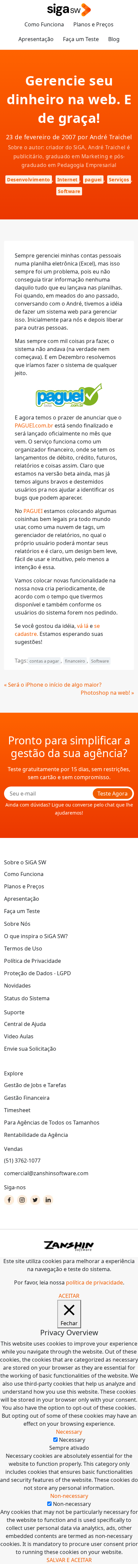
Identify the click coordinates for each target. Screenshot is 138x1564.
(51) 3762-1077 (22, 1160)
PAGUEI (33, 511)
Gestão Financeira (27, 1097)
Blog (114, 39)
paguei (93, 179)
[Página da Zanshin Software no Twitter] (35, 1200)
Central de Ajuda (25, 1024)
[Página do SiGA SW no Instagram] (22, 1200)
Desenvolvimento (28, 179)
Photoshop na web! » (107, 692)
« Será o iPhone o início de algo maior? (52, 684)
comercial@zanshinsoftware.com (46, 1173)
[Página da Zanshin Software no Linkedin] (48, 1200)
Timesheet (17, 1110)
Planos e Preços (93, 24)
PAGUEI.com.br (34, 425)
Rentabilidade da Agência (36, 1135)
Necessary (72, 1439)
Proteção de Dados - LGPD (37, 973)
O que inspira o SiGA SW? (36, 936)
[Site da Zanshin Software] (69, 1246)
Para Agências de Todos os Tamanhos (51, 1122)
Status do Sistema (27, 998)
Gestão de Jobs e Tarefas (35, 1085)
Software (69, 191)
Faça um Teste (81, 39)
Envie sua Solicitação (30, 1048)
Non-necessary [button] (69, 1496)
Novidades (17, 985)
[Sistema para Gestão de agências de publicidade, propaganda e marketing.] (69, 10)
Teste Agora (112, 793)
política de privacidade (94, 1282)
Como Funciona (44, 24)
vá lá (82, 626)
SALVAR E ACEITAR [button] (69, 1560)
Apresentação (36, 39)
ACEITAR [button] (69, 1295)
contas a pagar (44, 661)
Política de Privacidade (32, 961)
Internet (67, 179)
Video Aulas (18, 1036)
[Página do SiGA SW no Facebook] (9, 1200)
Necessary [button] (69, 1431)
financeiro (75, 661)
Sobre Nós (17, 923)
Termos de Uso (23, 948)
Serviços (119, 179)
